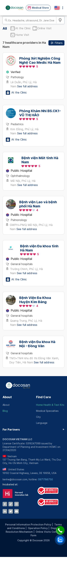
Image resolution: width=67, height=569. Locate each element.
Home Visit (22, 35)
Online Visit (44, 28)
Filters (59, 43)
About (7, 397)
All (5, 28)
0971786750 (45, 479)
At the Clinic (23, 28)
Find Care (43, 397)
